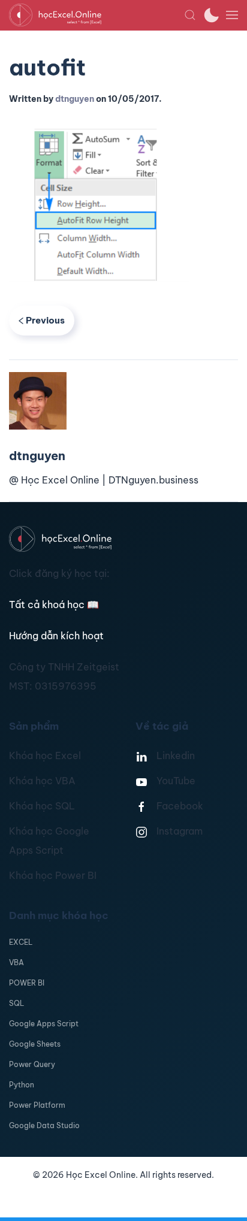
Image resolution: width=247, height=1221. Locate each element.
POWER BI (26, 982)
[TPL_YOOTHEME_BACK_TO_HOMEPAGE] (96, 15)
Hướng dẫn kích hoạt (56, 636)
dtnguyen (74, 98)
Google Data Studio (44, 1125)
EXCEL (20, 942)
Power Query (32, 1064)
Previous (45, 320)
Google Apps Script (44, 1023)
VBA (16, 962)
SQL (16, 1003)
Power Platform (37, 1105)
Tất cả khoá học (54, 604)
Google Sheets (35, 1043)
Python (21, 1084)
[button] (190, 15)
